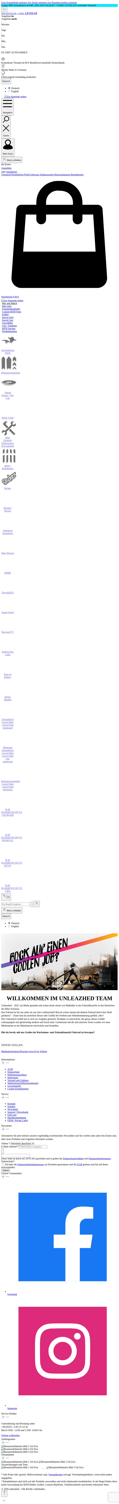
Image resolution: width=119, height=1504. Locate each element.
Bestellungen (77, 174)
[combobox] (15, 904)
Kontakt (11, 1103)
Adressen (35, 174)
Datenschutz (13, 1072)
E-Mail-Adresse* (10, 1146)
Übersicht (6, 174)
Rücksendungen (62, 174)
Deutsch (15, 88)
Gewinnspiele (14, 1086)
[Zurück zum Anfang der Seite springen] (4, 1493)
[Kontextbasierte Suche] (6, 897)
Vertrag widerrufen (10, 1435)
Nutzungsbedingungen (99, 1158)
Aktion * (6, 1143)
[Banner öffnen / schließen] (4, 9)
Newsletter (12, 1109)
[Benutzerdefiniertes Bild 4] (45, 1467)
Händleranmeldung (16, 1117)
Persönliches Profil (20, 174)
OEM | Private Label (17, 1120)
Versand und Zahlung (18, 1080)
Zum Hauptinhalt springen (14, 2)
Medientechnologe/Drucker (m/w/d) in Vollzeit (24, 1051)
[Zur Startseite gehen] (15, 96)
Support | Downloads (17, 1112)
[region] (59, 5)
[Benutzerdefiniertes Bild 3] (43, 1467)
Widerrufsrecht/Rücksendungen (22, 1083)
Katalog (11, 1106)
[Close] (4, 1500)
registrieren (11, 172)
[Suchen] (32, 904)
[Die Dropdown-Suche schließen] (37, 904)
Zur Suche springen (37, 2)
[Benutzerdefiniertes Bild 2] (41, 1467)
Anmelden (6, 168)
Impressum (12, 1077)
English (15, 91)
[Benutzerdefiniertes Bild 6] (86, 1467)
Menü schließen (14, 160)
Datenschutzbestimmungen (31, 1164)
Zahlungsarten (47, 174)
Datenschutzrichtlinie (73, 1158)
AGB (10, 1069)
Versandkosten (55, 1474)
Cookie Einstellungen (18, 1088)
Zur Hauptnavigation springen (62, 2)
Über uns (11, 1115)
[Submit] (2, 1151)
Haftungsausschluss (17, 1074)
